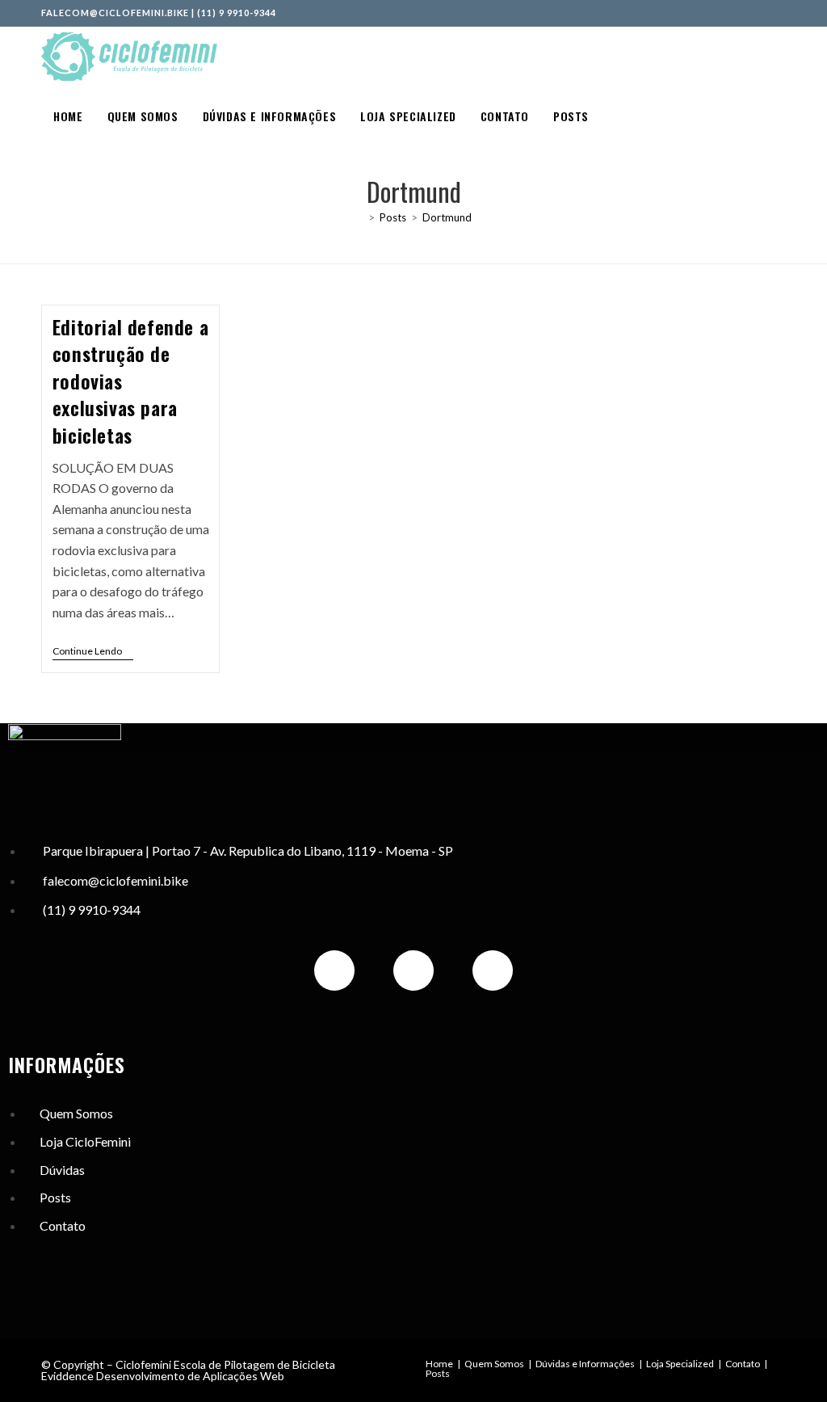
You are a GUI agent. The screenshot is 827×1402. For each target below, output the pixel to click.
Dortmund (447, 217)
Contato (742, 1364)
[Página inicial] (359, 217)
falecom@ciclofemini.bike (115, 12)
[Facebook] (413, 970)
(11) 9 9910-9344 (236, 12)
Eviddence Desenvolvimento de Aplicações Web (162, 1376)
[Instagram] (334, 970)
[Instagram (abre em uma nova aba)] (764, 13)
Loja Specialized (680, 1364)
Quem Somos (494, 1364)
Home (439, 1364)
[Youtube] (492, 970)
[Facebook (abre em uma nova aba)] (746, 13)
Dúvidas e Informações (585, 1364)
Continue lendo (92, 651)
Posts (438, 1373)
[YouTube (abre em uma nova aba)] (779, 13)
